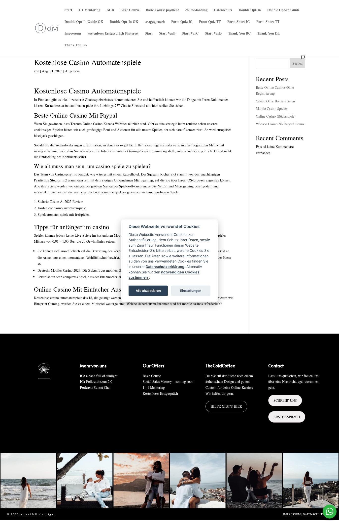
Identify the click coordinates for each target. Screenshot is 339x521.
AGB (110, 10)
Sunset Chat (102, 387)
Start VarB (167, 34)
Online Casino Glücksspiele (275, 116)
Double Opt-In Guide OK (84, 22)
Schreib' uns (285, 400)
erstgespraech (155, 22)
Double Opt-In (250, 10)
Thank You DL (268, 34)
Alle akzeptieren (148, 291)
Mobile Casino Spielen (272, 108)
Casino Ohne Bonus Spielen (275, 101)
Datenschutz (223, 10)
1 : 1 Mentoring (154, 387)
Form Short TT (267, 22)
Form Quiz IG (182, 22)
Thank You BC (239, 34)
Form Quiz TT (210, 22)
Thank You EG (76, 45)
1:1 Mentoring (89, 10)
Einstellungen (190, 291)
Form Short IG (238, 22)
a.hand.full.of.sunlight (101, 375)
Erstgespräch (286, 416)
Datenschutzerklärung (165, 266)
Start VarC (190, 34)
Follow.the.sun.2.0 (99, 381)
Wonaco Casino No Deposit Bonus (280, 124)
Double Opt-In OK (124, 22)
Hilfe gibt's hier (226, 406)
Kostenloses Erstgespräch (160, 393)
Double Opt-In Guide (283, 10)
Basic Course (129, 10)
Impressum (73, 34)
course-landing (196, 10)
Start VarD (213, 34)
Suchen (297, 63)
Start (68, 10)
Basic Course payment (162, 10)
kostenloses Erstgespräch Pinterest (113, 34)
